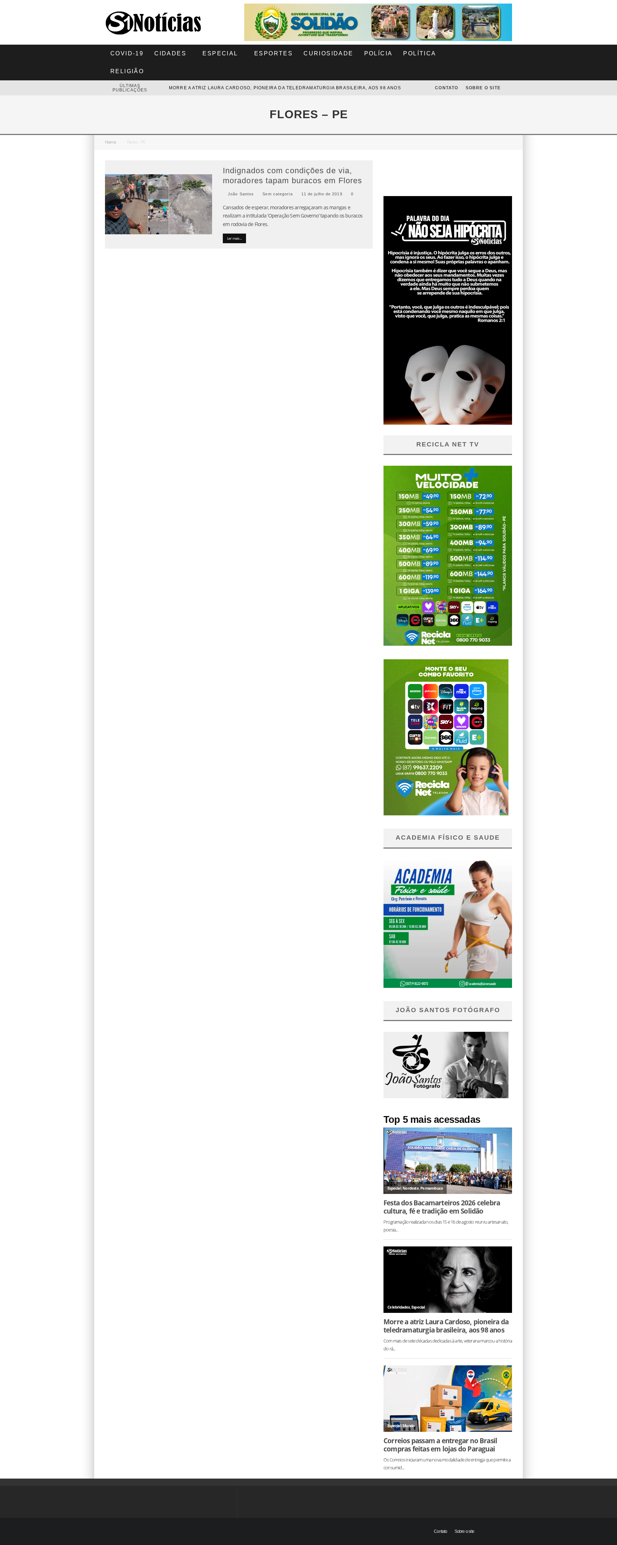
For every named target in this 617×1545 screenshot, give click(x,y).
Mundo (408, 1425)
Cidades (170, 53)
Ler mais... (234, 238)
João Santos (240, 194)
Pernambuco (431, 1188)
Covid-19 (127, 53)
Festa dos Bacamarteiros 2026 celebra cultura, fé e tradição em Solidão (273, 87)
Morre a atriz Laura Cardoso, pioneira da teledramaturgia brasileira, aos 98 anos (445, 1326)
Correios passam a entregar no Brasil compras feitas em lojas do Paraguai (440, 1444)
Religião (127, 71)
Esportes (273, 53)
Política (419, 53)
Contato (446, 87)
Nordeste (410, 1188)
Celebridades (398, 1307)
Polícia (378, 53)
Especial (220, 53)
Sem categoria (278, 194)
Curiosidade (328, 53)
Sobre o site (483, 87)
